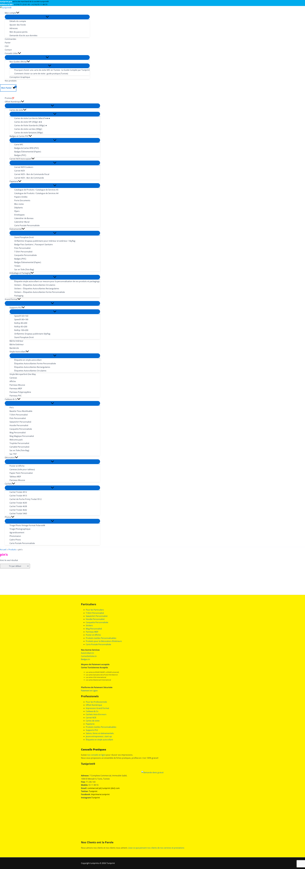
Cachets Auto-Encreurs (96, 714)
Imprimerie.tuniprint (100, 794)
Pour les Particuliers (95, 609)
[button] (17, 13)
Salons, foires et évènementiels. (100, 733)
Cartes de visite (92, 720)
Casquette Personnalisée (97, 622)
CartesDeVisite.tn (89, 656)
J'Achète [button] (20, 603)
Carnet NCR (91, 717)
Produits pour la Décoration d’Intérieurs (104, 641)
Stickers (89, 625)
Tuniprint (93, 791)
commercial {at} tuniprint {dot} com (103, 788)
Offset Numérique (94, 705)
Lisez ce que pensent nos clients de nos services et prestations (156, 848)
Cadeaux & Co (92, 711)
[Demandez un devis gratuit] (152, 772)
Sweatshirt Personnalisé (96, 616)
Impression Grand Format (97, 708)
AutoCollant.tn (87, 653)
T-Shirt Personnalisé (95, 613)
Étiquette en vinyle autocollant (99, 739)
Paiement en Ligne (89, 690)
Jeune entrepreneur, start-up (99, 736)
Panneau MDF (92, 631)
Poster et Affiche (93, 635)
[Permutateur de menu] (47, 17)
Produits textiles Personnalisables (101, 638)
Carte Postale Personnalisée (98, 644)
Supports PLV (92, 730)
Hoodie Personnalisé (95, 619)
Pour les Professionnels (96, 702)
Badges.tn (85, 659)
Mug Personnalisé (94, 628)
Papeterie (90, 724)
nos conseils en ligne (96, 755)
